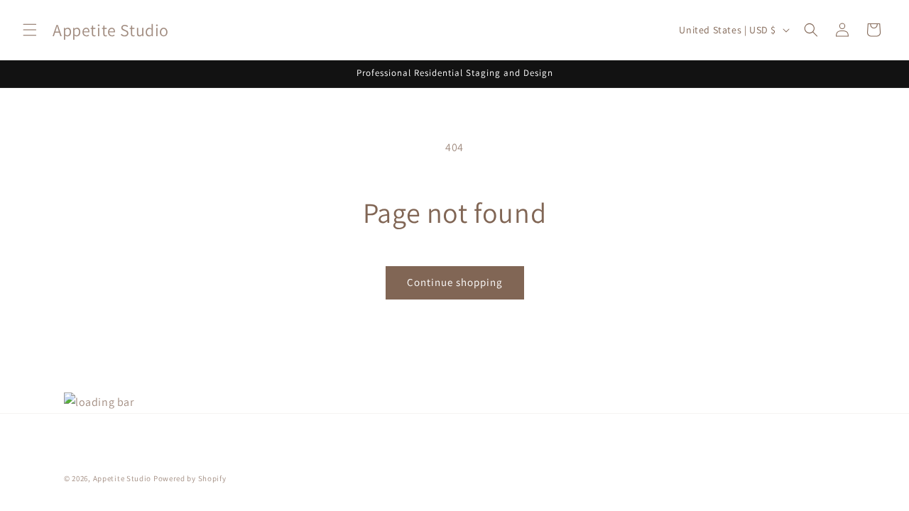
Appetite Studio (122, 478)
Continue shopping (455, 282)
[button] (29, 29)
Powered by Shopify (190, 478)
